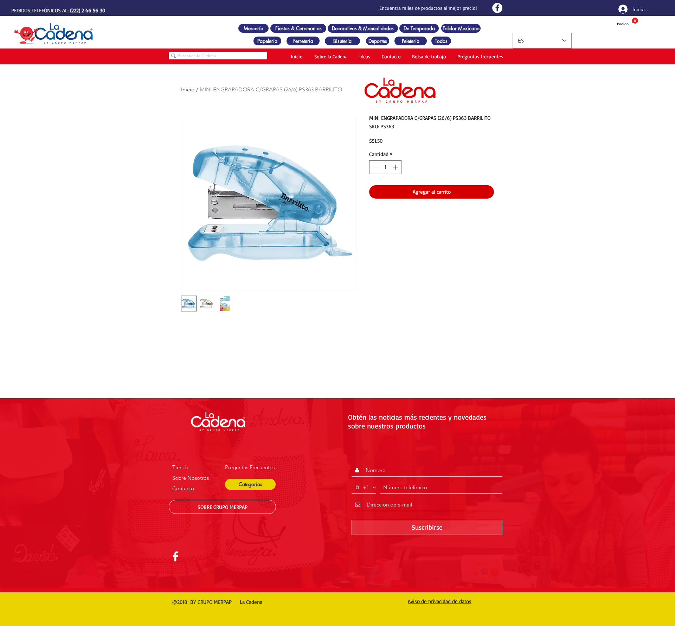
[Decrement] (375, 167)
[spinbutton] (385, 167)
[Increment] (396, 167)
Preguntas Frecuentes (250, 467)
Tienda (180, 467)
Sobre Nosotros (190, 478)
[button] (250, 484)
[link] (627, 22)
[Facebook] (497, 8)
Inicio (188, 89)
